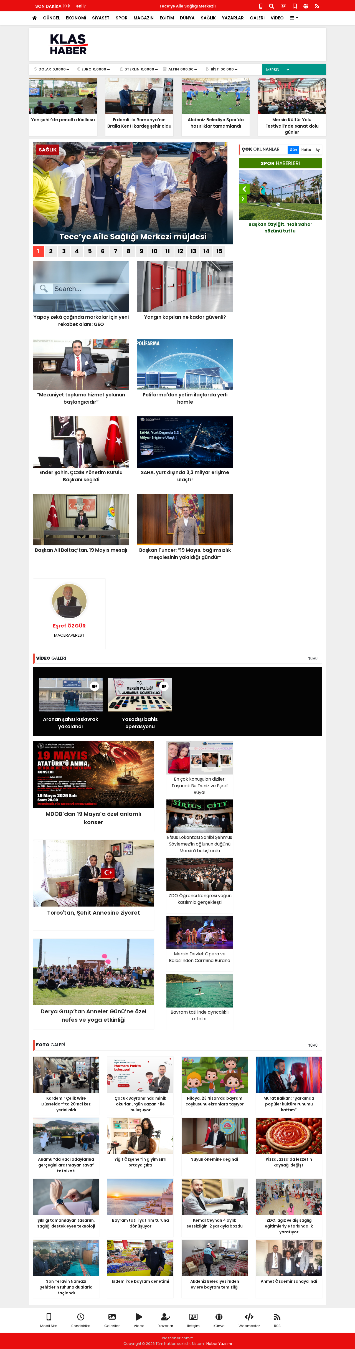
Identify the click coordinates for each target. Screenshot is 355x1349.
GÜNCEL (51, 18)
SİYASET (101, 18)
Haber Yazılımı (219, 1343)
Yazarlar (165, 1325)
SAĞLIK (208, 18)
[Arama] (271, 5)
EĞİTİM (167, 18)
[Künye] (306, 5)
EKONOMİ (76, 18)
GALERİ (257, 18)
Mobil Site (48, 1325)
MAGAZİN (144, 18)
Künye (219, 1325)
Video (139, 1325)
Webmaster (249, 1325)
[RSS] (317, 5)
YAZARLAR (233, 18)
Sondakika (80, 1325)
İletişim (193, 1325)
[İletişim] (283, 5)
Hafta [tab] (306, 149)
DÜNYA (187, 18)
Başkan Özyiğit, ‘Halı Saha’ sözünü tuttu (280, 227)
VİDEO (277, 18)
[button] (294, 18)
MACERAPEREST (69, 630)
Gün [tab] (293, 149)
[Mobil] (261, 5)
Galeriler (112, 1325)
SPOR (122, 18)
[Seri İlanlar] (295, 5)
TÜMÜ (313, 658)
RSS (277, 1325)
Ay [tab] (318, 149)
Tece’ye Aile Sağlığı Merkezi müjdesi (112, 6)
